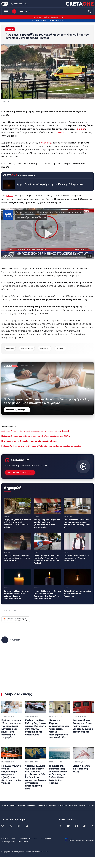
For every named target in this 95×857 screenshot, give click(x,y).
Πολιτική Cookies (8, 838)
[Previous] (6, 388)
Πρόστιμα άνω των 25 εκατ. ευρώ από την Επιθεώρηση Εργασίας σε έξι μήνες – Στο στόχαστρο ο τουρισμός (11, 729)
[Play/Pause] (47, 388)
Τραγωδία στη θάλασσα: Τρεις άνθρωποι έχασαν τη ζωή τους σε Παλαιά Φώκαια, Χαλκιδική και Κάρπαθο (58, 774)
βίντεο (9, 196)
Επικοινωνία (23, 842)
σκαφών (80, 129)
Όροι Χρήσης (46, 838)
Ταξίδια (82, 805)
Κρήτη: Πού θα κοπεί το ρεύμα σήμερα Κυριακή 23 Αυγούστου (49, 184)
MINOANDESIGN (41, 852)
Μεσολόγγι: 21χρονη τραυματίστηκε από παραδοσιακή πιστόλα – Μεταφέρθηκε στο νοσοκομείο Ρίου (59, 729)
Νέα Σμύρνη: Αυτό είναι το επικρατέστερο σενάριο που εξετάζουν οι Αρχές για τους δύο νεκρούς (11, 774)
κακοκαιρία (61, 132)
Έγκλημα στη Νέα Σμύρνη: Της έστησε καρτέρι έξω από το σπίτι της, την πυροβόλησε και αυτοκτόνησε (35, 727)
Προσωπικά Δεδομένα (28, 838)
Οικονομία (31, 805)
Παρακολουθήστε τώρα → (20, 472)
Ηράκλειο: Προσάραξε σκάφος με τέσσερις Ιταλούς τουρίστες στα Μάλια (35, 436)
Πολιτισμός (62, 805)
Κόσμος (52, 805)
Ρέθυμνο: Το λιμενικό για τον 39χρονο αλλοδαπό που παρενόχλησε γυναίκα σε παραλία (41, 446)
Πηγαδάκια (42, 805)
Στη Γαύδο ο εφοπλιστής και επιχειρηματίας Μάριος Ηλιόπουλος (77, 557)
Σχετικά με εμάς (8, 842)
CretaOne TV (24, 11)
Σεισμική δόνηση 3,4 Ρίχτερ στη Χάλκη (81, 769)
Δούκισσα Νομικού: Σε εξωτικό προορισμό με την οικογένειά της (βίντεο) (35, 431)
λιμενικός (46, 143)
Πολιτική (21, 805)
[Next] (88, 388)
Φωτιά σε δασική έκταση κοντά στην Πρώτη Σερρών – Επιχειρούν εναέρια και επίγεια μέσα (83, 726)
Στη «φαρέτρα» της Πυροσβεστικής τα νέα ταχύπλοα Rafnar (29, 441)
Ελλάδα (10, 29)
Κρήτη (5, 805)
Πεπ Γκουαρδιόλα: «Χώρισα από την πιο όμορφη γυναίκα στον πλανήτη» (17, 557)
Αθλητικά (73, 805)
